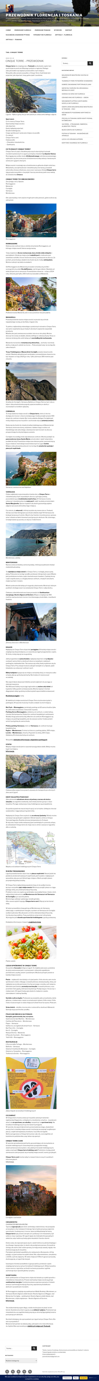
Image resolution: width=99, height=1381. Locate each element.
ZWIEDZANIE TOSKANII (42, 30)
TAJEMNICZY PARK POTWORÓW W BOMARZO (77, 81)
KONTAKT (68, 30)
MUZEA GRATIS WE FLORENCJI (72, 130)
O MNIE (8, 30)
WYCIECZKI (58, 30)
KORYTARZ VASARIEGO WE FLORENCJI (74, 143)
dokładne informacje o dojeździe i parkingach (30, 740)
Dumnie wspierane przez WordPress (53, 1372)
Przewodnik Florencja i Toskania (44, 15)
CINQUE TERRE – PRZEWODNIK (25, 60)
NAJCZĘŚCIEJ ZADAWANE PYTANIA (18, 35)
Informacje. (10, 751)
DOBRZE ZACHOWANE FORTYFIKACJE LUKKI (76, 84)
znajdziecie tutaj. (34, 922)
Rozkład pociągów (13, 696)
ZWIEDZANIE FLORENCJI (22, 30)
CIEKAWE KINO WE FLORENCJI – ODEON (75, 97)
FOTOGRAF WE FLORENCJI (42, 35)
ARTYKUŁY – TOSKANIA (14, 39)
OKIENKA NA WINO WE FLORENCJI (73, 94)
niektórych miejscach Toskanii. (38, 1326)
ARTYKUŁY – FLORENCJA (63, 35)
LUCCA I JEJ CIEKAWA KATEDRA (72, 139)
